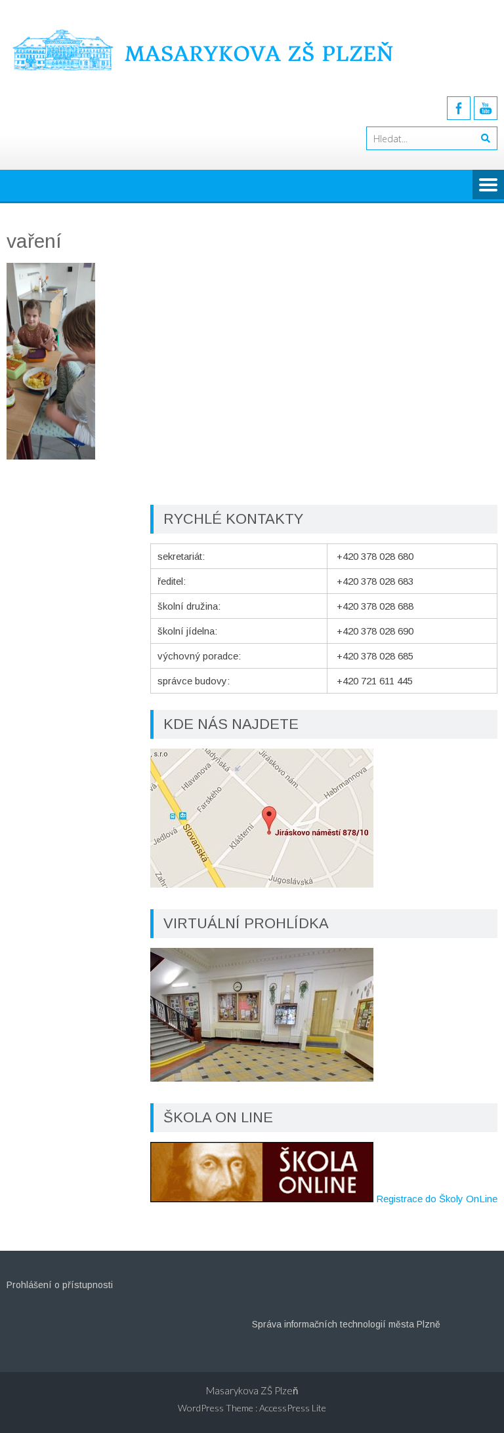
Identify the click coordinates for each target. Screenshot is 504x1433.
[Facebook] (459, 108)
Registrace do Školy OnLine (436, 1198)
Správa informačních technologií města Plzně (346, 1324)
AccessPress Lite (292, 1407)
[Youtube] (485, 108)
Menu (488, 185)
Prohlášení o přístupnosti (60, 1285)
